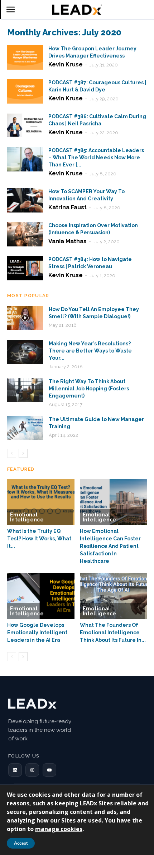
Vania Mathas (67, 241)
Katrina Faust (67, 207)
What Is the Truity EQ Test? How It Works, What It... (39, 538)
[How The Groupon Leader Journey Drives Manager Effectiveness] (25, 57)
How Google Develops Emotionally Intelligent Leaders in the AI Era (37, 632)
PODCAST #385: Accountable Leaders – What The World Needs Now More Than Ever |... (96, 158)
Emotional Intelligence (27, 517)
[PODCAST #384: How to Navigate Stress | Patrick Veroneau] (25, 268)
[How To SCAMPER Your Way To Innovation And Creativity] (25, 200)
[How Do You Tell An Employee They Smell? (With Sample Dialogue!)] (25, 318)
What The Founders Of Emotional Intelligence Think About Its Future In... (113, 632)
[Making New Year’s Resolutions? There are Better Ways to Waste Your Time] (25, 352)
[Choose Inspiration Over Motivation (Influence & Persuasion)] (25, 234)
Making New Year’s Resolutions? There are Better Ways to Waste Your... (90, 351)
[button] (15, 770)
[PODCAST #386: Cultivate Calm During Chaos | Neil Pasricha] (25, 125)
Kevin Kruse (65, 64)
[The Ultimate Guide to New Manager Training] (25, 428)
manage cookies (58, 829)
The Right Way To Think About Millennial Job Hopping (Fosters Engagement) (89, 389)
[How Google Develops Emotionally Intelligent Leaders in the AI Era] (40, 596)
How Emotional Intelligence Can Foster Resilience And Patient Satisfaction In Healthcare (110, 546)
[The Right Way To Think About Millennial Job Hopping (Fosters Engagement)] (25, 390)
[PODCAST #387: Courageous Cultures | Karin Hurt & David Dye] (25, 91)
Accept (21, 843)
